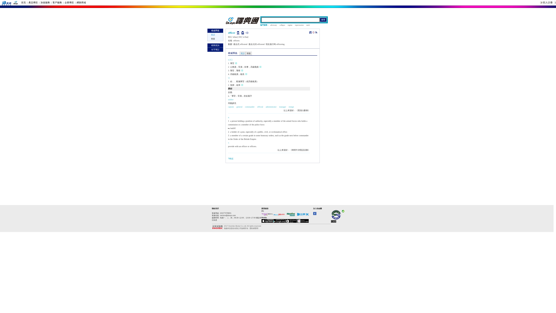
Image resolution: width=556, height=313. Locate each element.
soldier (231, 100)
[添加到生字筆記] (310, 32)
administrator (271, 107)
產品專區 (33, 2)
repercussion (299, 25)
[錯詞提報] (313, 33)
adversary (273, 25)
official (260, 107)
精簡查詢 (215, 45)
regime (290, 25)
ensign (291, 107)
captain (231, 107)
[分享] (316, 33)
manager (282, 107)
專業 (213, 39)
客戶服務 (57, 2)
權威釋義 (215, 31)
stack (308, 25)
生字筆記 (215, 50)
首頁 (23, 2)
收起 (231, 159)
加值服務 (45, 2)
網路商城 (81, 2)
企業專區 (69, 2)
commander (250, 107)
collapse (282, 25)
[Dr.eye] (242, 24)
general (239, 107)
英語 (213, 35)
